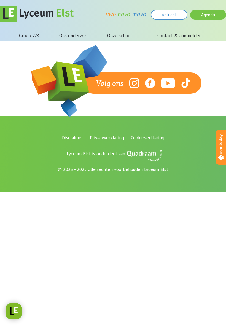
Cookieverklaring (147, 138)
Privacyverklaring (107, 138)
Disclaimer (72, 138)
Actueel (169, 14)
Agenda (208, 14)
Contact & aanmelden (179, 35)
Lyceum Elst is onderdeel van (96, 154)
